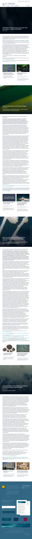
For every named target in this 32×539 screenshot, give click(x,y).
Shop (29, 1)
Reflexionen (17, 5)
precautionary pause (19, 340)
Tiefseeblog (27, 458)
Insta (25, 519)
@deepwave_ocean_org (11, 61)
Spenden (28, 5)
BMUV (16, 455)
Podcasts (26, 1)
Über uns (3, 5)
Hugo (29, 533)
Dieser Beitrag (4, 60)
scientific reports (21, 336)
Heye (29, 534)
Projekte (12, 5)
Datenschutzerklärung (13, 531)
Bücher (23, 1)
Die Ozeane (8, 5)
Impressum (20, 531)
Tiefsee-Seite (10, 459)
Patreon (16, 519)
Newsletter (19, 1)
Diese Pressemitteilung (6, 185)
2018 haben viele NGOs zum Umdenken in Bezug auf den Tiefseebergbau (16, 457)
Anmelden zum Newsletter (8, 512)
